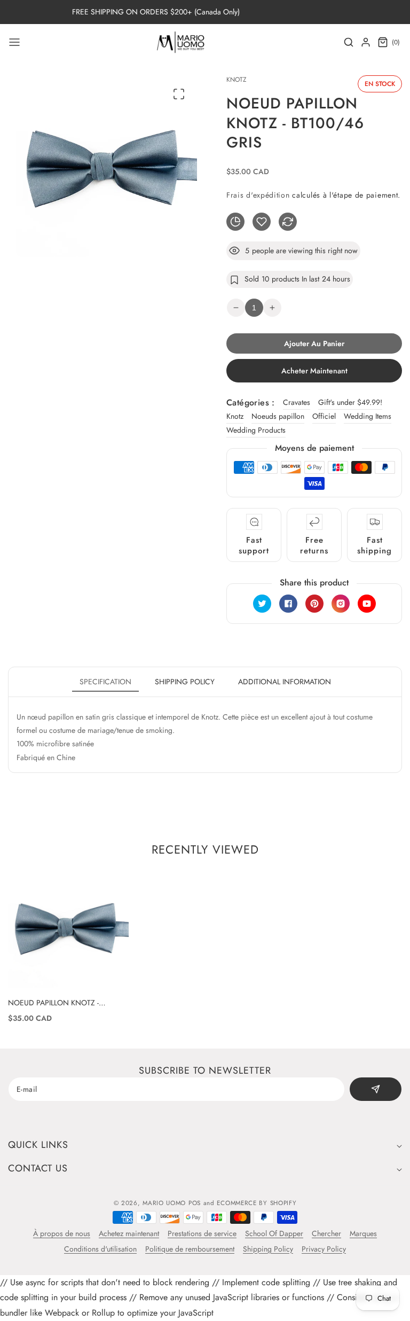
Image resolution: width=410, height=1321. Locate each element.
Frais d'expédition (258, 195)
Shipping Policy (268, 1249)
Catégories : (250, 402)
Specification (105, 681)
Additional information (284, 681)
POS (194, 1203)
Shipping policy (185, 681)
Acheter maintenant (314, 370)
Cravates (296, 402)
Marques (363, 1233)
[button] (14, 42)
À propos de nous (61, 1233)
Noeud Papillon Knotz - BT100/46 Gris (53, 1002)
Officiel (324, 416)
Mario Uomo (164, 1203)
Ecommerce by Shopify (256, 1203)
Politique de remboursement (189, 1249)
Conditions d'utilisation (100, 1249)
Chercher (326, 1233)
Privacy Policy (324, 1249)
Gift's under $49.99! (350, 402)
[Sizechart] (235, 222)
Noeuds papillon (277, 416)
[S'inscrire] (375, 1089)
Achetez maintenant (129, 1233)
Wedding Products (256, 430)
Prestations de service (202, 1233)
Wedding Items (367, 416)
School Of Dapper (274, 1233)
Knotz (234, 416)
